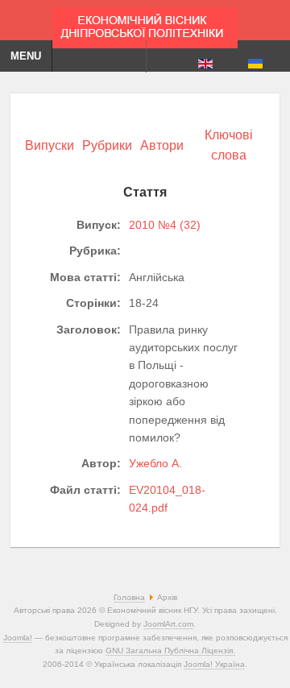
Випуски (49, 145)
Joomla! (17, 637)
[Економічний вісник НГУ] (145, 24)
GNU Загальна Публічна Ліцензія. (170, 650)
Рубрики (107, 145)
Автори (162, 145)
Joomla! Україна (214, 664)
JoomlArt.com (168, 624)
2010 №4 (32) (165, 224)
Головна (129, 597)
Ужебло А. (155, 463)
